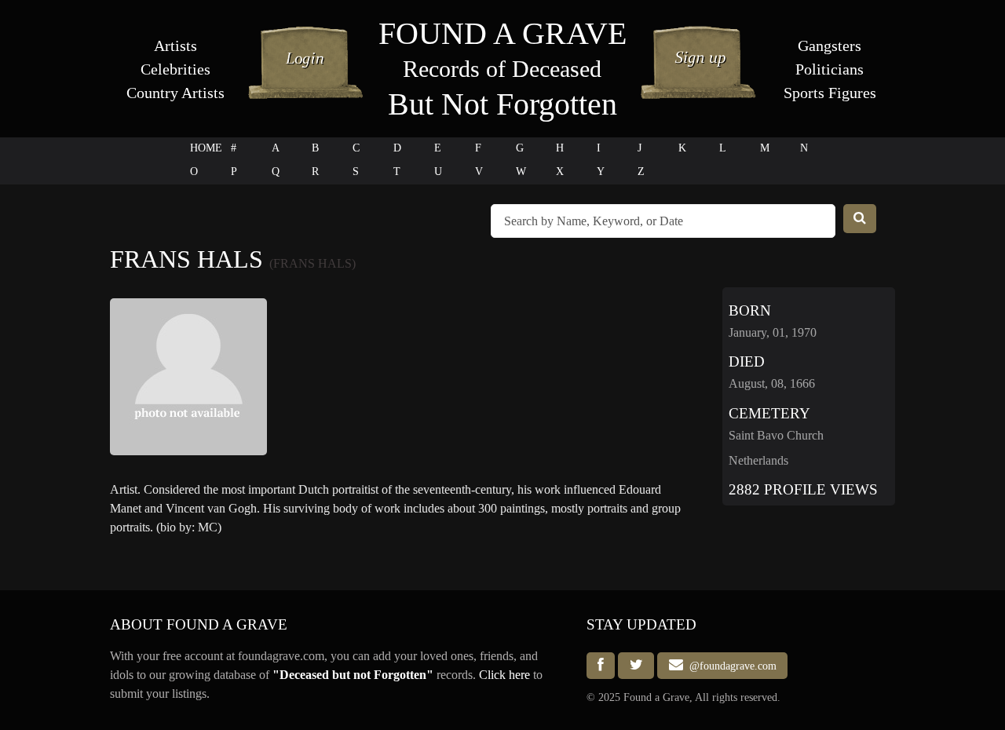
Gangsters (829, 45)
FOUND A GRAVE (502, 33)
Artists (175, 45)
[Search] (859, 218)
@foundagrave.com (730, 665)
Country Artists (175, 92)
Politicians (829, 69)
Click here (504, 674)
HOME (206, 148)
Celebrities (175, 69)
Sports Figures (830, 92)
